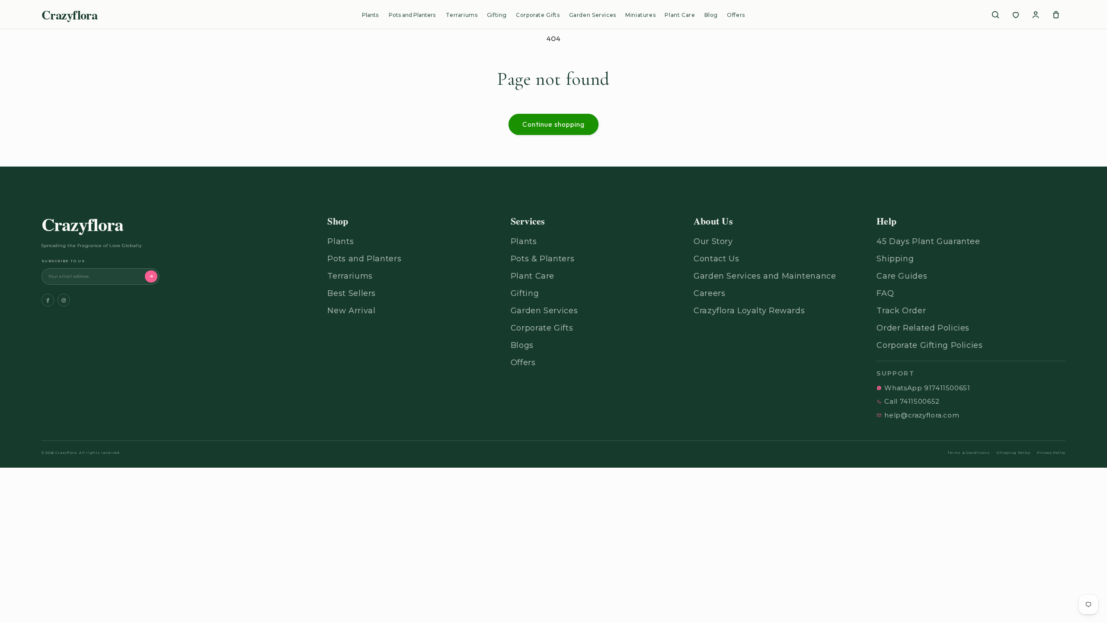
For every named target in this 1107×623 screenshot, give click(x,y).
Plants (370, 15)
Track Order (901, 310)
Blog (711, 15)
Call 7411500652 (911, 401)
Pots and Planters (412, 15)
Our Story (713, 241)
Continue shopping (553, 124)
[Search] (995, 14)
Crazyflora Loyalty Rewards (749, 310)
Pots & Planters (542, 258)
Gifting (497, 15)
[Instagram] (64, 300)
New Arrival (351, 310)
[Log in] (1035, 14)
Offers (736, 15)
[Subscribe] (151, 276)
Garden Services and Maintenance (765, 276)
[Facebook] (48, 300)
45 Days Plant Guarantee (928, 241)
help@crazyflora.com (921, 415)
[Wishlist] (1015, 14)
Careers (709, 293)
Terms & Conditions (968, 452)
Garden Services (592, 15)
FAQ (885, 293)
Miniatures (640, 15)
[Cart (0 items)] (1055, 14)
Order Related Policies (923, 328)
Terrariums (461, 15)
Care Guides (902, 276)
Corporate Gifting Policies (929, 345)
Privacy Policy (1051, 452)
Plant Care (680, 15)
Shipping (895, 258)
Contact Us (716, 258)
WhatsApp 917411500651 (927, 388)
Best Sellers (351, 293)
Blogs (522, 345)
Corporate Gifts (538, 15)
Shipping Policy (1013, 452)
